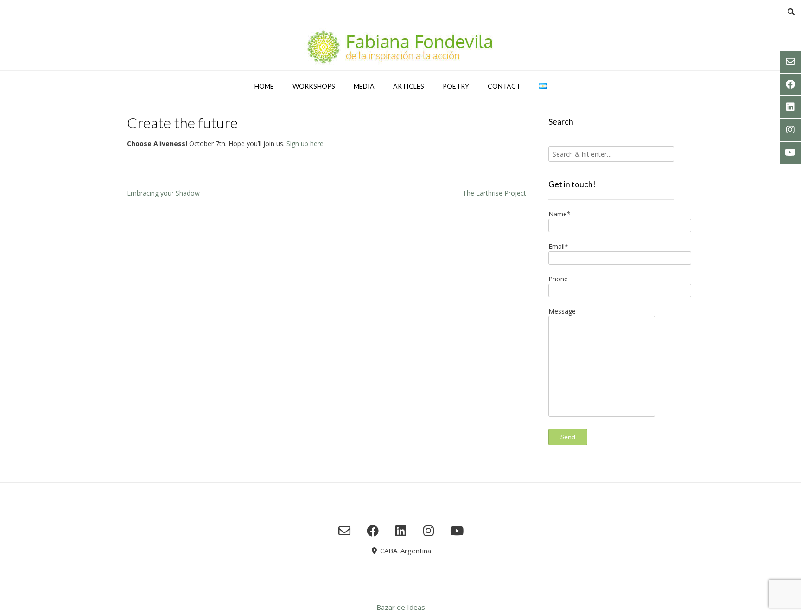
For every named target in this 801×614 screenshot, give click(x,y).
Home (264, 86)
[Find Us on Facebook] (372, 531)
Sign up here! (305, 143)
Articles (408, 86)
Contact (504, 86)
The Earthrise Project (494, 193)
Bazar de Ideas (400, 607)
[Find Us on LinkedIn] (400, 531)
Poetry (456, 86)
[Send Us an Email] (344, 531)
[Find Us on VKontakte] (456, 531)
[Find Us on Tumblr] (428, 531)
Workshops (313, 86)
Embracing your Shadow (163, 193)
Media (364, 86)
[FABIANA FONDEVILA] (400, 47)
